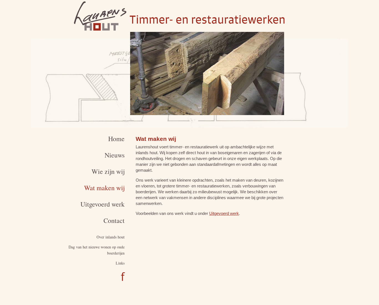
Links (120, 263)
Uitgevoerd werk (102, 204)
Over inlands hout (111, 237)
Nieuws (115, 155)
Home (116, 138)
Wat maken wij (104, 187)
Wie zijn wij (108, 171)
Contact (114, 220)
